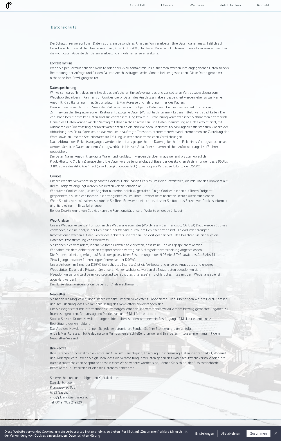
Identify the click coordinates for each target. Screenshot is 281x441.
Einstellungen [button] (204, 433)
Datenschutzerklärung (84, 435)
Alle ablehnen (230, 433)
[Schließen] (275, 433)
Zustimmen (258, 433)
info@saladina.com (94, 333)
